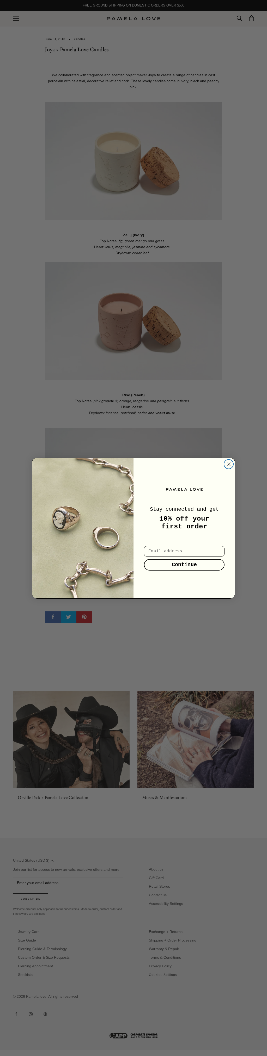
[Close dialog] (229, 464)
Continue (184, 565)
